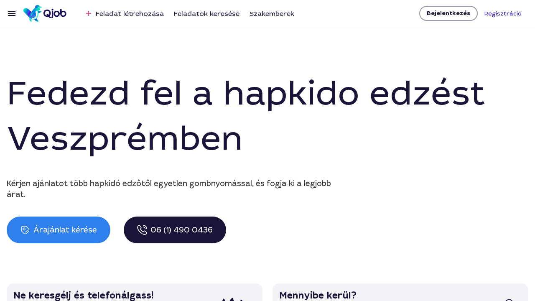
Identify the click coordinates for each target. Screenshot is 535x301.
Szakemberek (272, 13)
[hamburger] (11, 13)
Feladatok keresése (206, 13)
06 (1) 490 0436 (181, 230)
